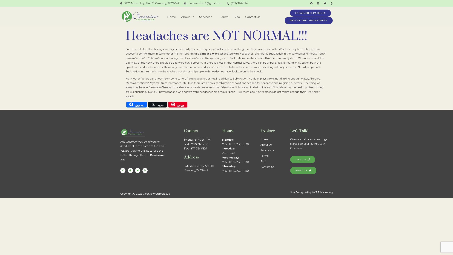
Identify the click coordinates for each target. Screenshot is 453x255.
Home (171, 17)
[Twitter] (325, 3)
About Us (187, 17)
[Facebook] (311, 3)
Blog (237, 17)
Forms (224, 17)
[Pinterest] (318, 3)
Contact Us (252, 17)
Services (204, 17)
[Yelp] (331, 3)
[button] (275, 150)
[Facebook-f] (122, 170)
